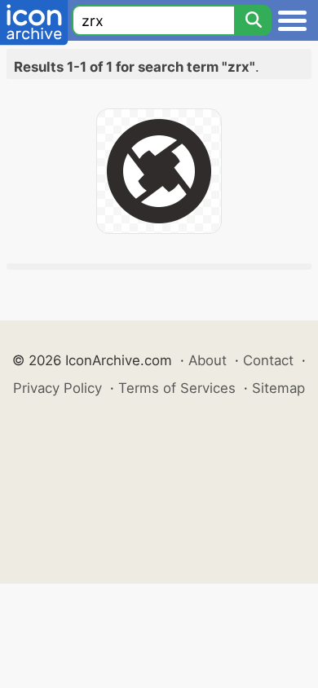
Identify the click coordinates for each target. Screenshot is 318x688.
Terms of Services (177, 388)
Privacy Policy (57, 388)
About (207, 360)
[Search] (253, 20)
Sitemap (278, 388)
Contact (268, 360)
